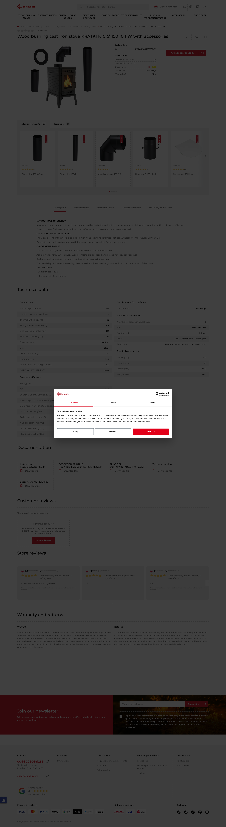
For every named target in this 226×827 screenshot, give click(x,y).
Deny (75, 431)
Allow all (151, 431)
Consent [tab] (74, 403)
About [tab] (152, 403)
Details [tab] (113, 403)
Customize (111, 431)
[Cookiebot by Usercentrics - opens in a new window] (157, 394)
